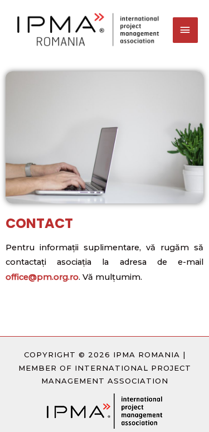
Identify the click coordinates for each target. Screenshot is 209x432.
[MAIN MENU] (185, 30)
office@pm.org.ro (42, 277)
